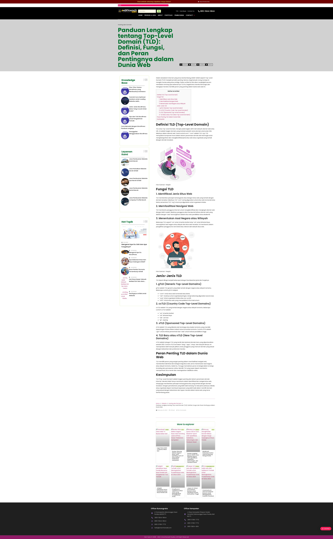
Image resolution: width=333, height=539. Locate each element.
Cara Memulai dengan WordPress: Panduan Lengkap (133, 127)
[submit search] (159, 11)
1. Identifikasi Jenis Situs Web (168, 99)
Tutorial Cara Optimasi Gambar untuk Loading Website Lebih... (137, 99)
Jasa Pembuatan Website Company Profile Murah (138, 199)
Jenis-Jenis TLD (162, 106)
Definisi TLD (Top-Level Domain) (167, 95)
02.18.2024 (133, 250)
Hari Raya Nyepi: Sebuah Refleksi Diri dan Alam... (137, 280)
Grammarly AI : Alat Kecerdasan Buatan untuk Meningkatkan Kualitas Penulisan (208, 493)
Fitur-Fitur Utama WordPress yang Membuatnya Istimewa (137, 89)
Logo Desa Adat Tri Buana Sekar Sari (162, 449)
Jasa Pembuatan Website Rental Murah (138, 189)
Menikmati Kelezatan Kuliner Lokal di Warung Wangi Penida (207, 454)
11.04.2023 (125, 242)
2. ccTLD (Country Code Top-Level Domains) (173, 110)
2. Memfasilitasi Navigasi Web (168, 101)
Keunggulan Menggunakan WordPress (138, 133)
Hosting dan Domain (125, 25)
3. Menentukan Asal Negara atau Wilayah (172, 104)
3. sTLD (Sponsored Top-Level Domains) (172, 112)
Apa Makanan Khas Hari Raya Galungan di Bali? (137, 261)
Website (164, 403)
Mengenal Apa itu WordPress (135, 253)
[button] (184, 64)
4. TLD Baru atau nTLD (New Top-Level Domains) (174, 115)
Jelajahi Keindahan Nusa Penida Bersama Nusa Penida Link (162, 490)
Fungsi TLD (160, 97)
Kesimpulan (160, 119)
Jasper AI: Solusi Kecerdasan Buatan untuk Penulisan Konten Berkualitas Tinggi (193, 491)
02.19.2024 (133, 291)
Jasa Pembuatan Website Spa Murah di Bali (138, 179)
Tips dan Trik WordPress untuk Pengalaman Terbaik (137, 119)
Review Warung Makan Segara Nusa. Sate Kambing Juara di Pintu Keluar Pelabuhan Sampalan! (177, 456)
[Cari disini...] (147, 11)
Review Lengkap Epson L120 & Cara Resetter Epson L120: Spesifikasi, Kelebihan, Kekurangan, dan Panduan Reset (193, 458)
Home (158, 403)
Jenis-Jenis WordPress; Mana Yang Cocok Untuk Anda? (137, 109)
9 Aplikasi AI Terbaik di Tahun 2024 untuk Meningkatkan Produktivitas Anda (177, 492)
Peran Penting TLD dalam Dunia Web (168, 117)
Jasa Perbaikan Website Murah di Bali (137, 170)
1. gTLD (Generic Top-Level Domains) (171, 108)
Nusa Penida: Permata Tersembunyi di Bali (137, 270)
